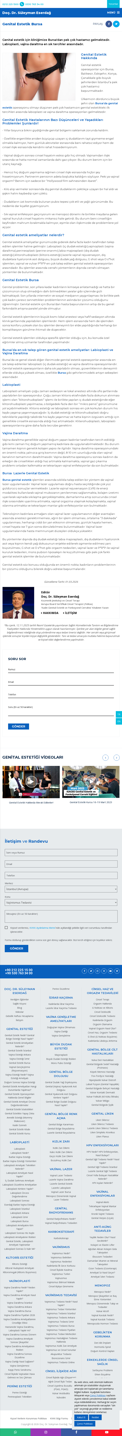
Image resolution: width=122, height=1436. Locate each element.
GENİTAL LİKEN (103, 1113)
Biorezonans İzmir (61, 1358)
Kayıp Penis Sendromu (19, 1369)
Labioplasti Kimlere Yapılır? (19, 1188)
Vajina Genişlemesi (19, 1365)
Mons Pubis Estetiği (61, 1063)
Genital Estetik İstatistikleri (19, 1109)
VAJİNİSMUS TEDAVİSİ (61, 1295)
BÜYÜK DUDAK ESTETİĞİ (61, 1046)
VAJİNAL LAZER (61, 1169)
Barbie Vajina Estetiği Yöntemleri (19, 1161)
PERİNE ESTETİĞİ (19, 1386)
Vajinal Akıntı (102, 1202)
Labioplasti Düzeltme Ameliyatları (19, 1184)
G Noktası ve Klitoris (102, 1007)
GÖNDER (18, 726)
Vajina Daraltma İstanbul (19, 1302)
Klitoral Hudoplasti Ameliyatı (19, 1268)
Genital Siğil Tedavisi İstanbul (102, 1167)
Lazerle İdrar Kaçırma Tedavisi (61, 1008)
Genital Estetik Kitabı (19, 1129)
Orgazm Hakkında (102, 1003)
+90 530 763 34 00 (19, 973)
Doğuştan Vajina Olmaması (61, 1027)
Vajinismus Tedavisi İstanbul (61, 1313)
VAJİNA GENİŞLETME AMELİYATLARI (61, 1019)
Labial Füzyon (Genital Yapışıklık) (102, 1084)
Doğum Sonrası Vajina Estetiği (19, 1082)
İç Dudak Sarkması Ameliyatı (19, 1180)
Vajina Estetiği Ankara (20, 1054)
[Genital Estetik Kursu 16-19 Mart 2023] (31, 782)
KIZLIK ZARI (61, 1141)
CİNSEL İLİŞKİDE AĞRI (61, 1371)
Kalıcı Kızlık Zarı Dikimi (61, 1152)
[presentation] (105, 758)
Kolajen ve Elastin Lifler (102, 1244)
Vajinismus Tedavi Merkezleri (61, 1334)
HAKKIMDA (50, 613)
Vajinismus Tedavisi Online (61, 1362)
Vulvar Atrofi (102, 1311)
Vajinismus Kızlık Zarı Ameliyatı (61, 1345)
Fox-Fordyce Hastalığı (102, 1075)
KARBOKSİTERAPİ (61, 1231)
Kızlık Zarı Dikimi (61, 1147)
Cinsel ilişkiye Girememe (61, 1286)
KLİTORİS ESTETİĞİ (19, 1257)
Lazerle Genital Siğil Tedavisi (102, 1171)
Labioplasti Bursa (19, 1221)
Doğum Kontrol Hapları (102, 1351)
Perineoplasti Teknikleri (19, 1396)
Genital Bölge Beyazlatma (61, 1128)
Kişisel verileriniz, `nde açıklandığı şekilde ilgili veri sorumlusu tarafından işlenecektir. (61, 928)
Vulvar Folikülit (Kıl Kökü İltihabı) (102, 1096)
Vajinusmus (61, 1278)
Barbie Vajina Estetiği (19, 1156)
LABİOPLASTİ (19, 1142)
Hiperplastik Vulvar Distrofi (102, 1080)
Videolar (19, 1011)
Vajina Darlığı (61, 1031)
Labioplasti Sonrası (19, 1200)
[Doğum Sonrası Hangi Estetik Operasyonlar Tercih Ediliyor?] (91, 782)
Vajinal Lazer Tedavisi (61, 1175)
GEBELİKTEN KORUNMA (102, 1334)
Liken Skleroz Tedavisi (102, 1124)
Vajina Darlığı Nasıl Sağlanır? (19, 1361)
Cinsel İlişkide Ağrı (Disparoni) (61, 1377)
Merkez (9, 883)
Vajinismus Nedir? (61, 1253)
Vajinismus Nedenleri (61, 1261)
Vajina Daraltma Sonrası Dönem (19, 1334)
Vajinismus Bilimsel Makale (61, 1282)
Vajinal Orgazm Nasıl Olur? (102, 1028)
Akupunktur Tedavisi (61, 1354)
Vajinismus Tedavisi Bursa (61, 1325)
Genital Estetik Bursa (19, 1062)
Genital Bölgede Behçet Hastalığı (102, 1088)
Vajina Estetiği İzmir (20, 1058)
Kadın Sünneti (20, 1125)
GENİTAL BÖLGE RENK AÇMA (61, 1116)
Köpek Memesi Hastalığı (102, 1071)
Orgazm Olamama (102, 1024)
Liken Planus (102, 1136)
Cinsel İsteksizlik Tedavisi (102, 1016)
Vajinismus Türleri (61, 1273)
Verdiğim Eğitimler (19, 999)
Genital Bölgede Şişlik (102, 1104)
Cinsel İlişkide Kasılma (61, 1269)
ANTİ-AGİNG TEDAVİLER (102, 1229)
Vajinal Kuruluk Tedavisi (103, 1319)
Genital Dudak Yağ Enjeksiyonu (61, 1082)
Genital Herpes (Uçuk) (102, 1218)
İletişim (19, 1020)
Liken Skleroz (102, 1119)
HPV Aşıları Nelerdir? (102, 1182)
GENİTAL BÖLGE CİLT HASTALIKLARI (102, 1051)
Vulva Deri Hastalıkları (103, 1060)
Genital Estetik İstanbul (19, 1050)
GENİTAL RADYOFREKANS (61, 1210)
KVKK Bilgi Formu (59, 1418)
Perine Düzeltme (61, 988)
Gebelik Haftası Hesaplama (19, 1016)
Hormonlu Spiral (102, 1346)
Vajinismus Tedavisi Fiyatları (61, 1329)
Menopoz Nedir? (102, 1291)
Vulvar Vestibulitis (61, 1393)
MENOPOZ (102, 1285)
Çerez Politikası (98, 1395)
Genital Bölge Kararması (61, 1124)
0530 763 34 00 (34, 4)
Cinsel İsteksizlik (102, 1011)
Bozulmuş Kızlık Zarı (61, 1160)
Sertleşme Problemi (102, 1370)
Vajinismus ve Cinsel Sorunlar (61, 1349)
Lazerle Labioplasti (61, 1187)
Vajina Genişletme (61, 1035)
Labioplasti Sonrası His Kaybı (19, 1232)
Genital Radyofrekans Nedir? (61, 1218)
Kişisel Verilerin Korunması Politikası (28, 1418)
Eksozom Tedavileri (102, 1256)
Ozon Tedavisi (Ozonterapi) (102, 1268)
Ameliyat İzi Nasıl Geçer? (102, 1272)
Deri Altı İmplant (102, 1342)
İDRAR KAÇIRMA (61, 997)
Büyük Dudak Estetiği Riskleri (61, 1058)
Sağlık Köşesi (19, 1003)
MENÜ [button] (111, 12)
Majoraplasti (61, 1054)
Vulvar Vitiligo (102, 1100)
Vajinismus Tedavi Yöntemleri (61, 1309)
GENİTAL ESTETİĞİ (19, 1029)
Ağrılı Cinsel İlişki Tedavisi (61, 1381)
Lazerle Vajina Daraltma (61, 1179)
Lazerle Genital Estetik (61, 1183)
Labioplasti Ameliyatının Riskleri (20, 1237)
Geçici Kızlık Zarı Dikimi (61, 1156)
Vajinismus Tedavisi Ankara (61, 1317)
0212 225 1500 (10, 4)
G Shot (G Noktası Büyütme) (102, 1036)
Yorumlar (113, 3)
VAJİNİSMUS (61, 1247)
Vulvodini (61, 1397)
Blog (19, 1007)
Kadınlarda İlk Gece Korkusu (61, 1265)
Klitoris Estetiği (19, 1263)
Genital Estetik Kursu (19, 1133)
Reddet (95, 1417)
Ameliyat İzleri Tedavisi (102, 1276)
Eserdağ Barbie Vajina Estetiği (19, 1204)
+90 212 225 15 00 (19, 970)
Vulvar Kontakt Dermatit (102, 1092)
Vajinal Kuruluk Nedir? (103, 1315)
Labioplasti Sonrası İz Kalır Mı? (19, 1248)
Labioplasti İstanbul (20, 1208)
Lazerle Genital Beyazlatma (61, 1132)
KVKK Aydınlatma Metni (42, 927)
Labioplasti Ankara (19, 1212)
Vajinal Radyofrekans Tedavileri (61, 1222)
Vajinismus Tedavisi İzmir (61, 1321)
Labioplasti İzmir (19, 1217)
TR (118, 714)
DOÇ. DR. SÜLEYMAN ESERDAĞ (19, 991)
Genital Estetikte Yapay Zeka (19, 1113)
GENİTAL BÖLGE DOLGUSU (61, 1074)
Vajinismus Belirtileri (61, 1257)
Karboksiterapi (61, 1238)
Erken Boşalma (102, 1374)
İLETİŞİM (71, 613)
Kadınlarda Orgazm (102, 1020)
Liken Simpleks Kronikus (102, 1132)
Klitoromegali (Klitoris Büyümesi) (19, 1272)
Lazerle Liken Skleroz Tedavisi (102, 1128)
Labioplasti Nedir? (19, 1152)
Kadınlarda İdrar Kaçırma (61, 1003)
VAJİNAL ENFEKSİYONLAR (102, 1193)
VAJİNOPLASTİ (19, 1281)
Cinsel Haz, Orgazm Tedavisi (102, 1032)
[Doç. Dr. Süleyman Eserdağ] (19, 603)
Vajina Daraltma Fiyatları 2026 (19, 1315)
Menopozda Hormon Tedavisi (102, 1323)
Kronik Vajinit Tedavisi (102, 1213)
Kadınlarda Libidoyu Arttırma (102, 1040)
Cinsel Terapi (102, 999)
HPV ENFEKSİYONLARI (102, 1145)
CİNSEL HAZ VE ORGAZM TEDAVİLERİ (102, 991)
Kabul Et (81, 1417)
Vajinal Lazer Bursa (61, 1191)
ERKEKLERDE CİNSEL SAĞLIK (102, 1362)
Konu (7, 896)
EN (118, 721)
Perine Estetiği (19, 1392)
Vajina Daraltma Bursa (19, 1311)
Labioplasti (19, 1148)
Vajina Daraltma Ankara (19, 1306)
